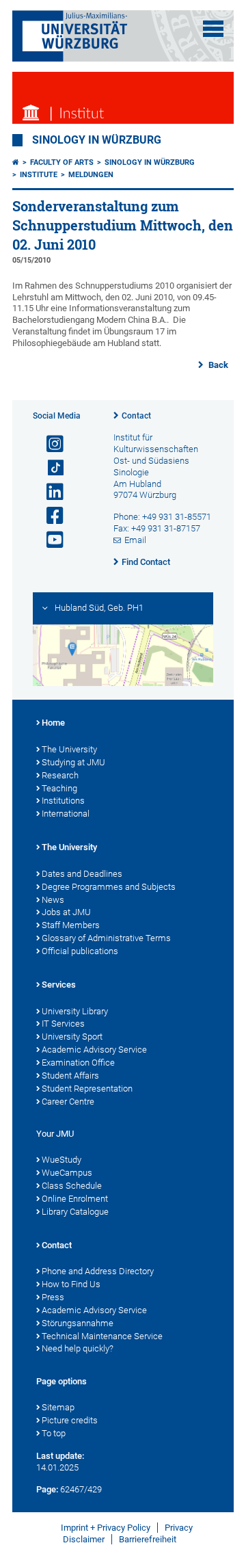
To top (54, 1433)
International (66, 813)
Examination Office (78, 1062)
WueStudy (61, 1160)
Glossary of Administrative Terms (106, 938)
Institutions (63, 800)
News (53, 900)
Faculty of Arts (62, 162)
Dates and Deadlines (82, 874)
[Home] (15, 162)
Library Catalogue (75, 1211)
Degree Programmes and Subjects (109, 887)
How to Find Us (71, 1284)
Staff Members (71, 925)
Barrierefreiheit (147, 1539)
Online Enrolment (75, 1199)
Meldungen (90, 174)
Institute (38, 174)
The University (69, 749)
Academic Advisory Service (94, 1049)
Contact (136, 416)
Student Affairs (70, 1075)
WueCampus (67, 1173)
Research (60, 775)
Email (135, 540)
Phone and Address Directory (98, 1271)
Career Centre (68, 1101)
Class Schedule (72, 1186)
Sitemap (58, 1407)
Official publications (80, 951)
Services (59, 984)
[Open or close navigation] (213, 29)
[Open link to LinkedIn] (49, 492)
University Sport (72, 1036)
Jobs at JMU (66, 912)
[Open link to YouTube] (49, 540)
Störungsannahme (77, 1323)
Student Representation (87, 1088)
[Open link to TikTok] (49, 468)
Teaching (59, 788)
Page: (47, 1489)
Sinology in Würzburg (96, 140)
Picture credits (70, 1420)
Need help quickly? (77, 1348)
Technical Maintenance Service (102, 1336)
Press (53, 1297)
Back (217, 365)
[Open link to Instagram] (49, 444)
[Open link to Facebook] (49, 516)
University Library (75, 1011)
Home (53, 722)
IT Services (63, 1023)
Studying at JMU (73, 762)
